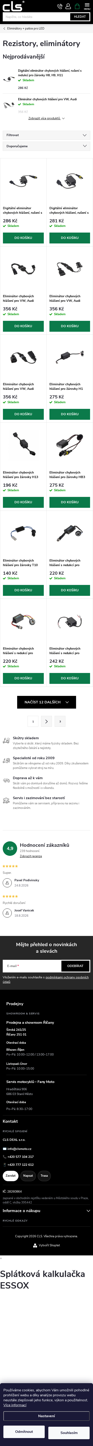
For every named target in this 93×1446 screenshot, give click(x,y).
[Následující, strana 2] (46, 721)
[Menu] (87, 6)
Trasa (44, 1176)
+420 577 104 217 (20, 1157)
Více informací (14, 1405)
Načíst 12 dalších (43, 702)
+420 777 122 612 (20, 1165)
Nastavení (46, 1416)
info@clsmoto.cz (19, 1149)
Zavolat (11, 1176)
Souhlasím (69, 1432)
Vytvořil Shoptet (49, 1245)
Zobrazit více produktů (44, 118)
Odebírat (75, 966)
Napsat (28, 1176)
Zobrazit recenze (31, 856)
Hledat (80, 17)
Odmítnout (24, 1431)
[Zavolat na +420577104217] (60, 6)
